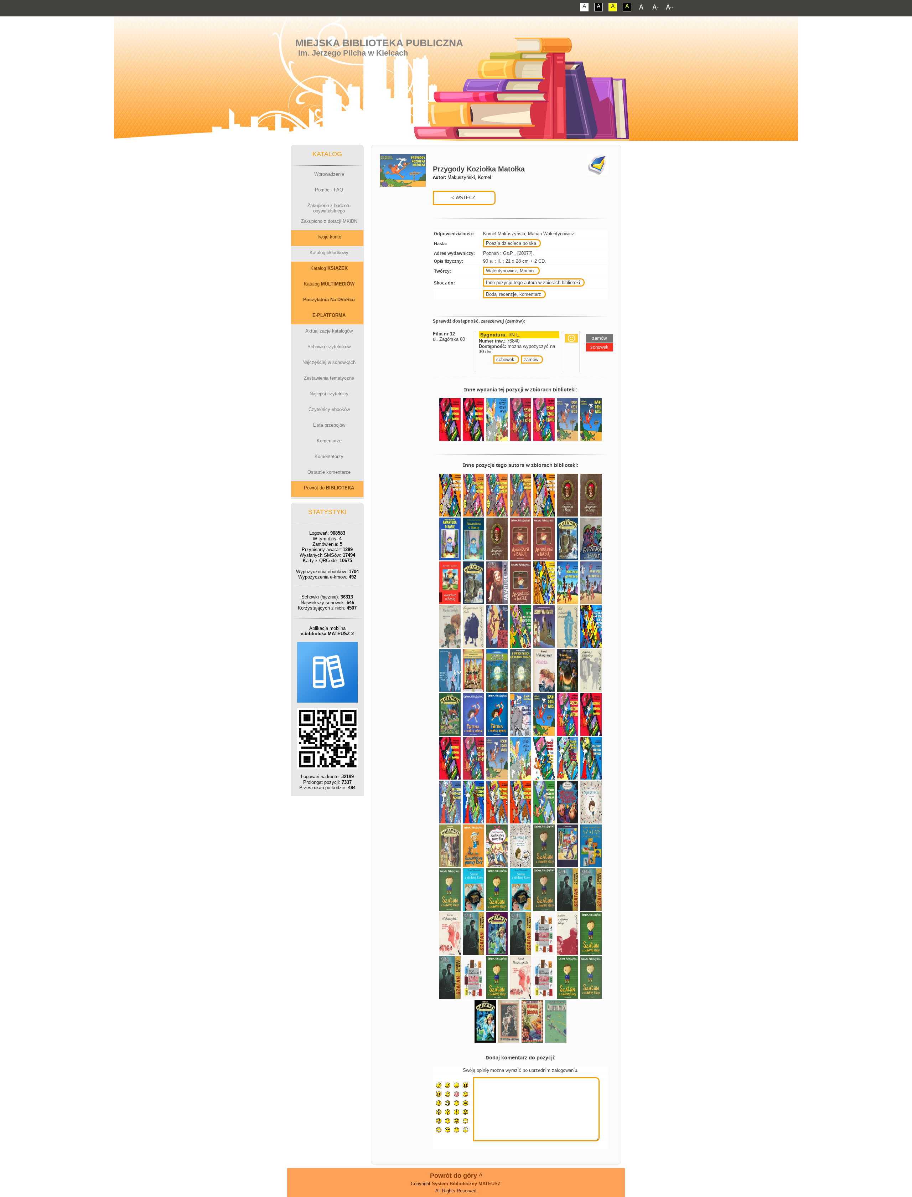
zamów (531, 359)
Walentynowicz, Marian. (510, 270)
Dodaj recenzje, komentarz (513, 294)
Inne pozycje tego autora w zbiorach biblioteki (533, 282)
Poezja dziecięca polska (511, 243)
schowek (505, 359)
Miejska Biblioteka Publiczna (379, 42)
